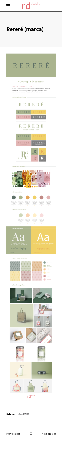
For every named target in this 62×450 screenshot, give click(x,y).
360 (20, 413)
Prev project (13, 433)
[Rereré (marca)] (31, 226)
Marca (26, 413)
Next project (49, 433)
